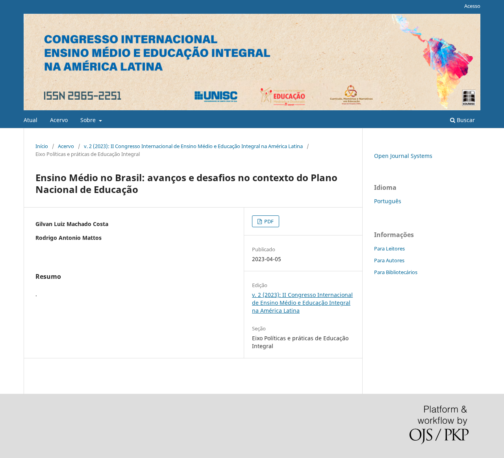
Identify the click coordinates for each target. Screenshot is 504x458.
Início (41, 146)
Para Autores (389, 260)
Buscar (465, 120)
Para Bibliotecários (395, 272)
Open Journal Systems (403, 155)
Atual (30, 120)
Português (387, 201)
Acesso (472, 5)
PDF (268, 221)
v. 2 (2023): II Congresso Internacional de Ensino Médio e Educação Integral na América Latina (193, 146)
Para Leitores (389, 248)
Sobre (88, 120)
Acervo (59, 120)
